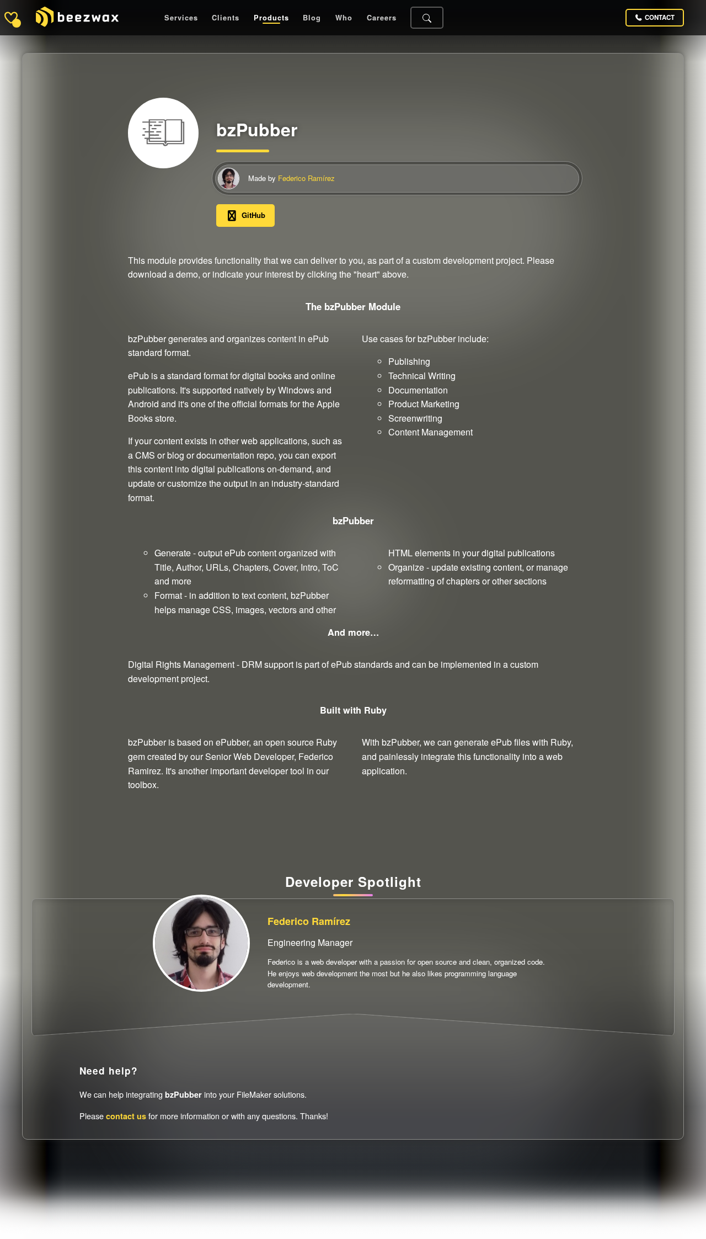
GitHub (253, 215)
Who (343, 18)
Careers (382, 18)
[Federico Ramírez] (228, 178)
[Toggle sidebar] (11, 17)
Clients (225, 18)
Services (181, 18)
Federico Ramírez (306, 178)
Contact (660, 17)
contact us (126, 1115)
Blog (312, 18)
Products (271, 18)
